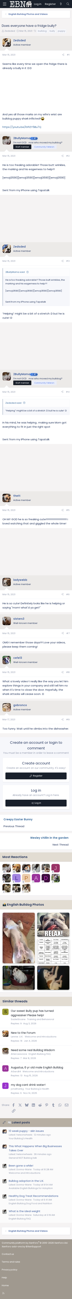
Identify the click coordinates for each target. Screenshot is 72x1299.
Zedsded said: (13, 403)
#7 (68, 633)
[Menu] (4, 4)
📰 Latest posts (19, 1122)
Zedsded (10, 31)
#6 (68, 594)
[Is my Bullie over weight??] (53, 978)
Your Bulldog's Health (37, 1089)
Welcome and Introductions (40, 1036)
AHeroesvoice (19, 1054)
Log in (38, 803)
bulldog (42, 31)
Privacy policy (9, 1269)
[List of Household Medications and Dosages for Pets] (53, 951)
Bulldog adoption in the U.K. (26, 1181)
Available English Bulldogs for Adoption (31, 1188)
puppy (61, 31)
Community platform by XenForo (35, 1243)
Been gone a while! (21, 1165)
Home (5, 1285)
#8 (68, 672)
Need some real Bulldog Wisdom (33, 1050)
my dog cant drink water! (28, 1085)
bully (52, 31)
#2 (68, 156)
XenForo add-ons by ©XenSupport (21, 1246)
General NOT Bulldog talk (23, 1158)
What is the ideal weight (24, 1211)
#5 (68, 510)
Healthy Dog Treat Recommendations (33, 1196)
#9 (68, 719)
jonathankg (17, 1089)
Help (4, 1277)
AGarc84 (16, 1071)
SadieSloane (18, 1019)
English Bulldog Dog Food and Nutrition (30, 1203)
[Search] (67, 4)
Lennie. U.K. (17, 1036)
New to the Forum (23, 1033)
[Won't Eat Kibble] (18, 937)
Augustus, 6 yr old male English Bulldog (37, 1067)
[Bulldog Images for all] (53, 924)
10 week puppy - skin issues (26, 1131)
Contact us (8, 1254)
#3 (68, 261)
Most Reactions (14, 857)
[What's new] (60, 4)
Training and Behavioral (40, 1019)
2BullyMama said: (15, 272)
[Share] (63, 55)
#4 (68, 392)
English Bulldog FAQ (40, 1054)
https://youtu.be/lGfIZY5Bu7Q (21, 127)
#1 (68, 54)
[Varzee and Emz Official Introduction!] (18, 978)
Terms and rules (11, 1261)
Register (37, 775)
